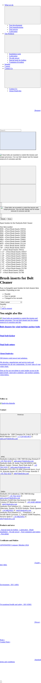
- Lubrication (23, 530)
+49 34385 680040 (34, 502)
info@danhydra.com (21, 473)
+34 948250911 (8, 510)
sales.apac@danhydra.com (24, 461)
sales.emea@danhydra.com (10, 498)
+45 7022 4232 (5, 461)
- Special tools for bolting (9, 530)
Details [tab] (3, 219)
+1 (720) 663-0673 (24, 436)
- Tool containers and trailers (30, 532)
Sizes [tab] (10, 219)
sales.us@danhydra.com (9, 439)
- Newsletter (4, 534)
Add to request (6, 308)
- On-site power (13, 532)
